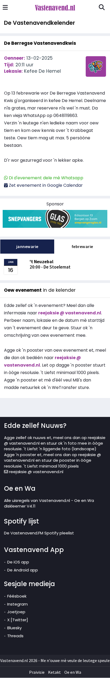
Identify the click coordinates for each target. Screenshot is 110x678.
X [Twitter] (17, 620)
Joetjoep (16, 612)
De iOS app (18, 562)
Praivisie (37, 672)
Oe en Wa (72, 672)
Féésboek (16, 596)
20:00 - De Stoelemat (50, 264)
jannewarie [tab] (27, 246)
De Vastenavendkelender (39, 23)
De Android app (22, 570)
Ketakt (54, 672)
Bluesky (14, 628)
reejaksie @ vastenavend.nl (35, 471)
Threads (15, 636)
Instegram (17, 604)
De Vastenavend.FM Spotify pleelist (39, 533)
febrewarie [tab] (82, 246)
